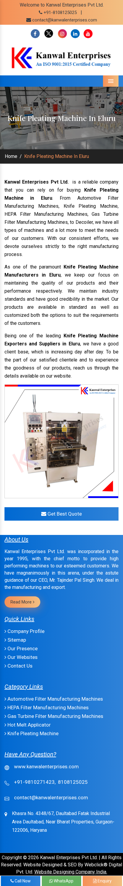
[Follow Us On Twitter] (49, 34)
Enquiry (104, 881)
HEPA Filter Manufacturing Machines (47, 707)
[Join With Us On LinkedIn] (75, 34)
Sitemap (16, 640)
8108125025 (73, 782)
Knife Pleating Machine (32, 733)
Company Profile (25, 631)
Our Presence (22, 648)
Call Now (22, 881)
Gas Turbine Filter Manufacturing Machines (54, 716)
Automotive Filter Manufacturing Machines (54, 699)
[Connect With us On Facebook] (35, 34)
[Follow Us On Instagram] (62, 34)
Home (11, 156)
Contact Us (19, 666)
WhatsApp (63, 881)
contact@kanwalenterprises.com (64, 20)
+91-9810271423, (35, 782)
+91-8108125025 (59, 12)
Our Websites (22, 657)
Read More (21, 602)
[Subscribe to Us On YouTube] (88, 34)
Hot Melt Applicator (28, 725)
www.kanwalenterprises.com (46, 766)
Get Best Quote (64, 514)
